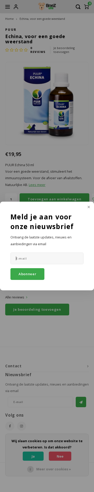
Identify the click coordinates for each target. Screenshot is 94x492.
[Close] (88, 207)
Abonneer (27, 274)
